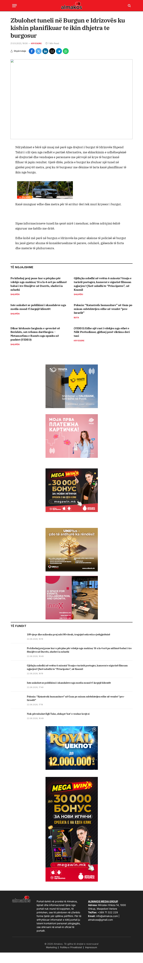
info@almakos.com (107, 916)
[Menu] (14, 6)
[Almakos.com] (71, 5)
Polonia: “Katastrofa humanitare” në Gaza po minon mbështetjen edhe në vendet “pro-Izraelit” (103, 308)
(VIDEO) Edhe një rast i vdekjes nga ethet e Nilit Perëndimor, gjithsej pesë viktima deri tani (102, 332)
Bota (76, 317)
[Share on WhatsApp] (66, 51)
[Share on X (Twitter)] (39, 51)
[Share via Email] (52, 51)
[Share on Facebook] (32, 51)
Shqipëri (15, 294)
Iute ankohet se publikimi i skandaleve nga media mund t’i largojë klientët (38, 307)
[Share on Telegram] (59, 51)
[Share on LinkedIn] (45, 51)
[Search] (129, 6)
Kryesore (36, 43)
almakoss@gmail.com (100, 919)
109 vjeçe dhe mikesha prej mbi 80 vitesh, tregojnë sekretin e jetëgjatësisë (68, 634)
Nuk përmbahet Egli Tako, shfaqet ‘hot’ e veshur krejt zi (58, 713)
